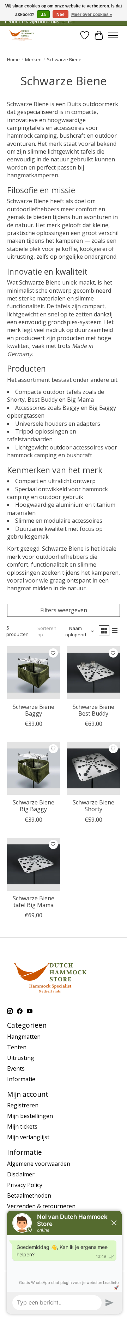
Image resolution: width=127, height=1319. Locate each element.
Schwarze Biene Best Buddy (93, 710)
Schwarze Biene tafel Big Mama (33, 901)
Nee (60, 14)
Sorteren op (46, 631)
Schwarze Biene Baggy (33, 710)
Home (13, 59)
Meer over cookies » (91, 14)
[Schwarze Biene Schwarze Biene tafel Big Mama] (33, 864)
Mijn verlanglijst (28, 1137)
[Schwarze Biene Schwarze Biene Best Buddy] (93, 672)
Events (16, 1068)
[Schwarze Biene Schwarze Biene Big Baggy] (33, 768)
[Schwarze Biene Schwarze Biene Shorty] (93, 768)
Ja (43, 14)
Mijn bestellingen (30, 1116)
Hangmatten (24, 1036)
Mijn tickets (22, 1126)
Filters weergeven (63, 610)
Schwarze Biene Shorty (93, 805)
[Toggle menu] (113, 35)
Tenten (16, 1047)
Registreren (22, 1105)
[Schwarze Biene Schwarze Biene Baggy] (33, 672)
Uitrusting (20, 1058)
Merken (33, 59)
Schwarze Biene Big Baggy (33, 805)
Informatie (21, 1079)
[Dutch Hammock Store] (21, 35)
